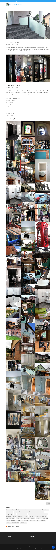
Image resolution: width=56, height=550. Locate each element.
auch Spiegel (11, 509)
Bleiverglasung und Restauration (13, 98)
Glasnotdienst (36, 514)
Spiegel (19, 520)
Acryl (7, 509)
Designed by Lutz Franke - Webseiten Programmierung (28, 548)
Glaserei (25, 514)
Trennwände (8, 522)
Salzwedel (8, 520)
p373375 (9, 44)
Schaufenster (13, 520)
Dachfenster (19, 511)
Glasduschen (19, 514)
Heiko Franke (31, 516)
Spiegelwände (32, 520)
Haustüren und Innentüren (23, 516)
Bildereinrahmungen (10, 111)
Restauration (45, 518)
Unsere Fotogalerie (10, 115)
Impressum (8, 536)
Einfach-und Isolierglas (27, 511)
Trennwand (43, 520)
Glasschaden (8, 516)
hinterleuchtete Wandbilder (41, 516)
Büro (15, 511)
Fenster (35, 511)
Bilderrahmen (27, 509)
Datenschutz (32, 536)
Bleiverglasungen (9, 511)
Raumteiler (33, 518)
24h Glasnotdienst (13, 85)
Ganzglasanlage (41, 511)
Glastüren (8, 109)
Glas (15, 514)
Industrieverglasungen (10, 518)
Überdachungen (23, 522)
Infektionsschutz (19, 518)
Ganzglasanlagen (12, 42)
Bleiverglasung (45, 509)
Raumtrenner (38, 518)
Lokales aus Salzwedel (13, 526)
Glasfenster (30, 514)
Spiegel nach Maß (9, 102)
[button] (53, 547)
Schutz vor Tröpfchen (10, 100)
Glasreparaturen (9, 104)
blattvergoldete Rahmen (36, 509)
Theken (38, 520)
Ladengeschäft (26, 518)
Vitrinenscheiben (15, 522)
